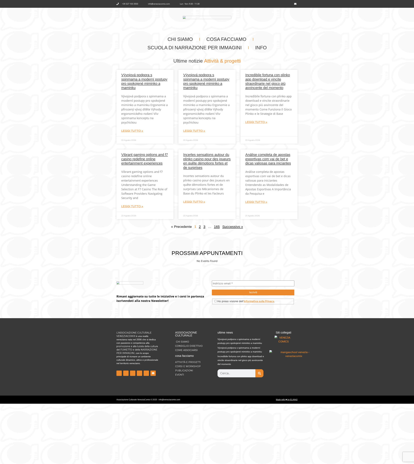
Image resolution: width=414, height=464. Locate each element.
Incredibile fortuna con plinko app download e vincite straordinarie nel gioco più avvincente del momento (267, 81)
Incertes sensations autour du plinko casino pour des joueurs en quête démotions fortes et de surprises (207, 161)
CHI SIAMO (180, 39)
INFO (261, 47)
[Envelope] (295, 4)
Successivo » (232, 226)
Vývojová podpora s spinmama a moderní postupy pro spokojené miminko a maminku (144, 81)
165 (217, 226)
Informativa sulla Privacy (259, 301)
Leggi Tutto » (132, 130)
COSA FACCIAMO (226, 39)
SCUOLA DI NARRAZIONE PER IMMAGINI (194, 47)
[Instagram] (284, 4)
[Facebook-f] (279, 4)
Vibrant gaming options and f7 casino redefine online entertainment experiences (144, 159)
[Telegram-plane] (139, 373)
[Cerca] (259, 373)
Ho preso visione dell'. (246, 301)
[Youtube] (290, 4)
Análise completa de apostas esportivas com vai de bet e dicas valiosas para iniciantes (268, 159)
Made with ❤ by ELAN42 (287, 400)
